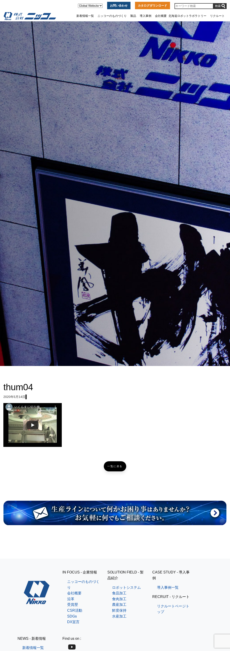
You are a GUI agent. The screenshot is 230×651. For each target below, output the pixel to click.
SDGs (72, 616)
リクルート (217, 16)
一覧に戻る (115, 466)
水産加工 (119, 616)
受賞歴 (72, 604)
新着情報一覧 (85, 16)
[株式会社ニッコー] (37, 601)
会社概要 (161, 16)
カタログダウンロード (152, 5)
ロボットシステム (126, 587)
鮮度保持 (119, 610)
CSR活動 (74, 610)
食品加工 (119, 593)
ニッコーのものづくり (112, 16)
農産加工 (119, 604)
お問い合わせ (119, 5)
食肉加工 (119, 599)
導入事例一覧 (168, 587)
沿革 (70, 599)
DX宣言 (73, 622)
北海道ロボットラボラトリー (187, 16)
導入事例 (145, 16)
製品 (133, 16)
